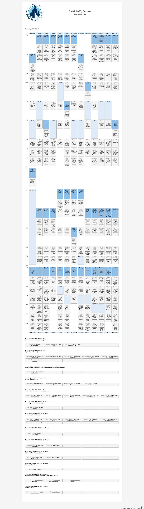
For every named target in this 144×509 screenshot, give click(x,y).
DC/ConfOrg (134, 508)
